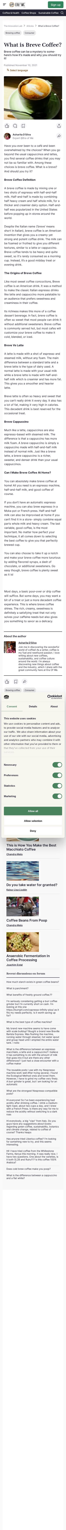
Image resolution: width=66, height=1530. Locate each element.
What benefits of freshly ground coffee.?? (29, 994)
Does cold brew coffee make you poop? (28, 1168)
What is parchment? (17, 988)
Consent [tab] (12, 706)
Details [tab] (33, 706)
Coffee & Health (11, 12)
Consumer (29, 33)
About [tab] (54, 706)
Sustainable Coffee (48, 12)
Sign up (56, 4)
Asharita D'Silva (27, 642)
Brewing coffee (13, 33)
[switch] (57, 775)
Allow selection (33, 820)
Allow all (33, 810)
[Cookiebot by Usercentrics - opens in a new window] (47, 697)
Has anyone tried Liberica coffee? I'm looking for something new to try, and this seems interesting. (31, 1141)
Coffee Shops (28, 12)
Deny (33, 830)
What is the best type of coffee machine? (29, 1021)
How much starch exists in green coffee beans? (32, 981)
